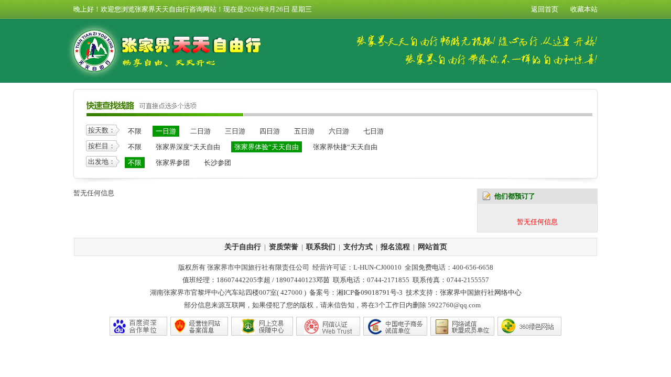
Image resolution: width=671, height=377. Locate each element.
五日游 (304, 131)
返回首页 (544, 9)
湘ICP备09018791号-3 (370, 292)
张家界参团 (173, 163)
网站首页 (432, 247)
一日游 (166, 131)
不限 (135, 131)
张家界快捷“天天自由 (345, 147)
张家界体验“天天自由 (266, 147)
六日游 (339, 131)
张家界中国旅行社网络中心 (481, 292)
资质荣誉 (283, 247)
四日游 (269, 131)
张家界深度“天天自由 (188, 147)
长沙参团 (217, 163)
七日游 (373, 131)
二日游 (200, 131)
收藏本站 (584, 9)
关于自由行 (242, 247)
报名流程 (395, 247)
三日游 (235, 131)
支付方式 (358, 247)
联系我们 (321, 247)
